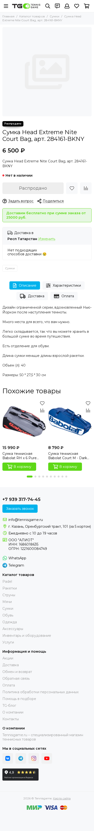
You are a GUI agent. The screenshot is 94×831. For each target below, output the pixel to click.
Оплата (67, 296)
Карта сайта (62, 798)
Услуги (8, 642)
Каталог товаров (32, 16)
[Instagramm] (33, 758)
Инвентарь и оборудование (26, 635)
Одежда (9, 622)
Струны (8, 595)
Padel (7, 581)
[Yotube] (46, 758)
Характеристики (67, 285)
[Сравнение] (86, 188)
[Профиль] (67, 6)
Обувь (7, 615)
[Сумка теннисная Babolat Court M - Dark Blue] (70, 421)
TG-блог (9, 705)
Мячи (7, 602)
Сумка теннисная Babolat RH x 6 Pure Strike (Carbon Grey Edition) (19, 455)
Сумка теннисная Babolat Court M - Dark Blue (67, 455)
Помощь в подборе (19, 699)
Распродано (33, 188)
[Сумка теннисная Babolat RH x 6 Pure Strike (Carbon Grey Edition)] (24, 421)
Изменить (46, 239)
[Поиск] (48, 6)
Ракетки (9, 588)
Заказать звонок (20, 508)
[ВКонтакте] (7, 758)
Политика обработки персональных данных (40, 692)
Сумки (54, 16)
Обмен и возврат (17, 672)
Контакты (10, 719)
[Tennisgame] (26, 5)
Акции (7, 658)
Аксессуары (12, 629)
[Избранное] (72, 188)
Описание (27, 285)
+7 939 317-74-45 (21, 499)
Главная (8, 16)
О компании (12, 712)
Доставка (36, 296)
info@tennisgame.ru (25, 520)
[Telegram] (20, 758)
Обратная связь (16, 678)
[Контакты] (57, 6)
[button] (30, 477)
